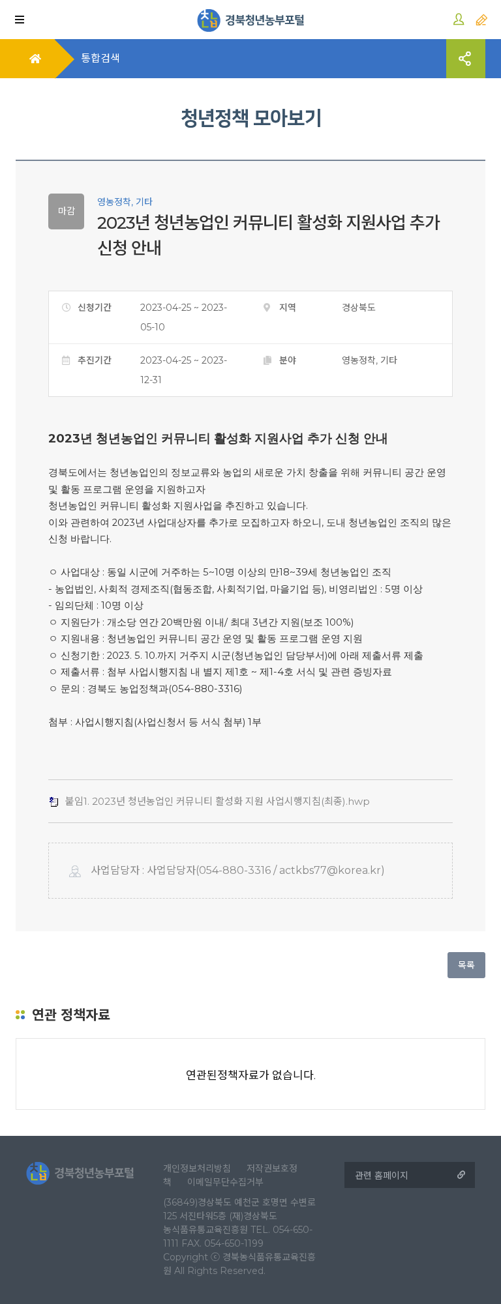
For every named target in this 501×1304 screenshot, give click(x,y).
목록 (466, 965)
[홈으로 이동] (251, 19)
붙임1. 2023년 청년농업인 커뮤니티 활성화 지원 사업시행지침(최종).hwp (217, 801)
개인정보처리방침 (197, 1168)
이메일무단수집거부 (225, 1182)
